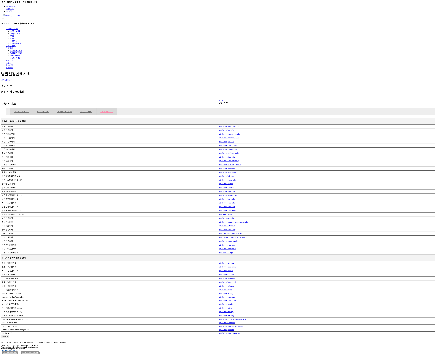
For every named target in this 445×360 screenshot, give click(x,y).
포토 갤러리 (15, 55)
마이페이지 (10, 6)
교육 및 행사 (11, 46)
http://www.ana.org (226, 293)
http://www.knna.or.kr (227, 191)
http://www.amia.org (226, 316)
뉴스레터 (9, 68)
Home (221, 100)
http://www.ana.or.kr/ (226, 218)
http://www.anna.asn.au (227, 267)
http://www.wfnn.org (226, 286)
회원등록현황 (15, 43)
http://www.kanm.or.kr (227, 230)
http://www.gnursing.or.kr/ (228, 241)
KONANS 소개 (12, 29)
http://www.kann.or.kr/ (227, 207)
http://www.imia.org (226, 312)
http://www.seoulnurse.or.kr (229, 138)
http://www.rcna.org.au (227, 300)
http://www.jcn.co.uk (226, 330)
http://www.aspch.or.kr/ (227, 249)
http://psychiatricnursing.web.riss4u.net (233, 237)
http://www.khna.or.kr (227, 157)
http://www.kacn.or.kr (227, 199)
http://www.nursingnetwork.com (231, 326)
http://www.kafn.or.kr (227, 226)
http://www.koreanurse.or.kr (229, 126)
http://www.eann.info (226, 274)
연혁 (12, 36)
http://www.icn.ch (225, 290)
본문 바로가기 (7, 80)
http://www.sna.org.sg (227, 278)
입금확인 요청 (16, 53)
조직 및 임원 (15, 34)
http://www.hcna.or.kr (227, 168)
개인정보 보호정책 (10, 353)
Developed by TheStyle (9, 351)
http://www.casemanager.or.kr (230, 165)
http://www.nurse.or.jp (227, 297)
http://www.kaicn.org (226, 176)
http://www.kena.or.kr (227, 203)
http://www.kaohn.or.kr (227, 172)
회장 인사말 (15, 31)
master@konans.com (23, 23)
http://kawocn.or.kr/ (226, 214)
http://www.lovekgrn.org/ (228, 145)
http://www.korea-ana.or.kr (228, 161)
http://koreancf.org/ (226, 253)
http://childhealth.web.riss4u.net (230, 233)
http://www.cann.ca (226, 271)
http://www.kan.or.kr (226, 130)
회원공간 (9, 48)
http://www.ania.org (226, 308)
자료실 (8, 63)
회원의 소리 (10, 60)
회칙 (12, 38)
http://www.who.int (226, 304)
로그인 (9, 11)
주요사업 (14, 41)
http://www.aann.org (226, 263)
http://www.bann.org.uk (227, 282)
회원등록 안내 (16, 51)
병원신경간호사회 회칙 (30, 353)
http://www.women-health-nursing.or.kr (233, 222)
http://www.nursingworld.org (229, 333)
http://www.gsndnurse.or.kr (229, 153)
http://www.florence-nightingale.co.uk (233, 319)
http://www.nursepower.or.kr (229, 134)
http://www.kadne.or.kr (227, 180)
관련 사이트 (15, 58)
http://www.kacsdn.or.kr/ (228, 195)
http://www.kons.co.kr (227, 245)
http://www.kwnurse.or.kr (228, 149)
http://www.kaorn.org (227, 188)
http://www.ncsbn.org (227, 323)
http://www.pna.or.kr (226, 142)
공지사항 (9, 65)
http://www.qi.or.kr (226, 184)
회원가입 (10, 9)
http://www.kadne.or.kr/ (227, 210)
